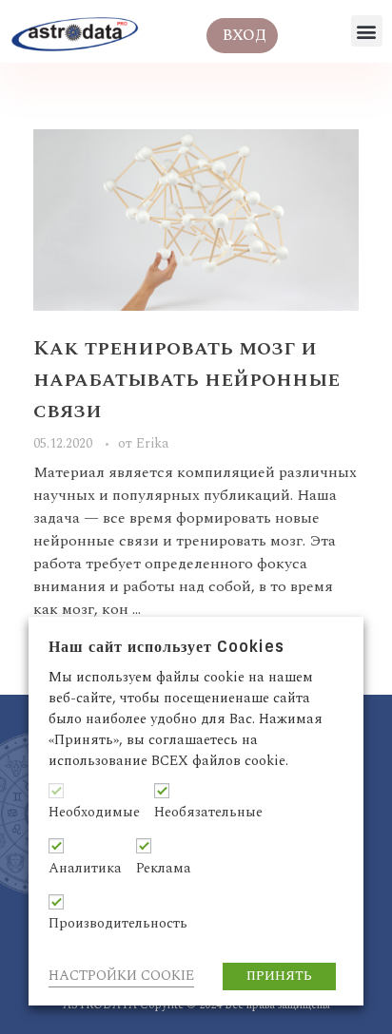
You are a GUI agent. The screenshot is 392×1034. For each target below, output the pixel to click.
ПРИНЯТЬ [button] (279, 976)
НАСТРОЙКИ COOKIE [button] (121, 975)
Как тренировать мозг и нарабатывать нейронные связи (186, 380)
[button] (366, 31)
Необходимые (94, 812)
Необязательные (208, 812)
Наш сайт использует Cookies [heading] (166, 647)
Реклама (163, 868)
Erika (152, 443)
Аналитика (85, 868)
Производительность (118, 923)
